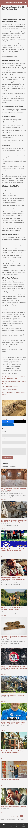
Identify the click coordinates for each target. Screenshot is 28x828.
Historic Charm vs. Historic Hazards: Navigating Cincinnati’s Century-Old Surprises (13, 751)
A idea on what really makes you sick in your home (13, 806)
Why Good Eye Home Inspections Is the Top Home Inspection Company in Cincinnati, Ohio (13, 549)
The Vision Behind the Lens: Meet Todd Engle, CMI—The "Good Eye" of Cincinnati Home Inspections (13, 723)
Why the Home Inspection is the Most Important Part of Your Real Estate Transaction (13, 608)
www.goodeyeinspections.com (10, 386)
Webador (8, 820)
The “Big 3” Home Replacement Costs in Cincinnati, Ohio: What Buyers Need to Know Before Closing (14, 521)
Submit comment (7, 457)
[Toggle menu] (25, 2)
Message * (4, 446)
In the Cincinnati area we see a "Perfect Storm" (13, 695)
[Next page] (21, 816)
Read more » (4, 499)
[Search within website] (2, 2)
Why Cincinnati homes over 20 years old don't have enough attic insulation (13, 489)
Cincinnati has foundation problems (10, 779)
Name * (4, 432)
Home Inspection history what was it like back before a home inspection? (14, 637)
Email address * (6, 439)
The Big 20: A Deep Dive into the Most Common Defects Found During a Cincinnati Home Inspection (14, 667)
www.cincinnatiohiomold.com (9, 389)
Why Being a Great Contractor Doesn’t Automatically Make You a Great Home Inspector (13, 578)
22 (17, 816)
